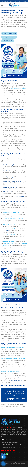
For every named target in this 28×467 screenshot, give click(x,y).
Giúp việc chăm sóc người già (10, 187)
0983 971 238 (13, 28)
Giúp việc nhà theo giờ (8, 165)
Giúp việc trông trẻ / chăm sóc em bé (12, 181)
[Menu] (2, 5)
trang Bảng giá (20, 196)
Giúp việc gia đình (7, 171)
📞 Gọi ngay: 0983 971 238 (14, 398)
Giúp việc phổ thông (8, 177)
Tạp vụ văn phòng (7, 191)
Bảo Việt (7, 230)
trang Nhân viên (20, 304)
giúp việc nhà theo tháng (17, 380)
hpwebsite (14, 465)
